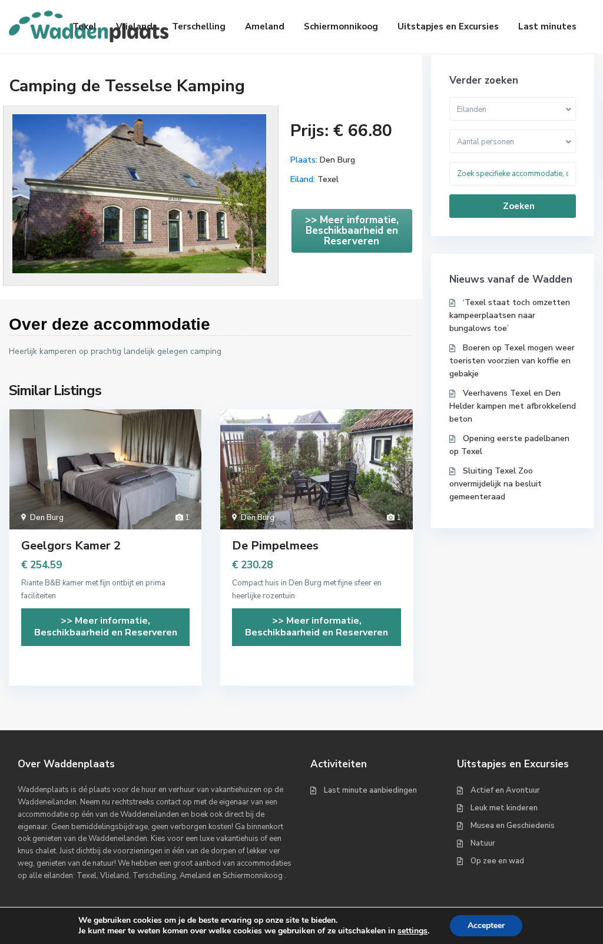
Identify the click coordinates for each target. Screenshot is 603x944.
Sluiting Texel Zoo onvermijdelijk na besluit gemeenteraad (495, 483)
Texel (84, 26)
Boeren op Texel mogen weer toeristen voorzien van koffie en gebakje (512, 360)
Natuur (483, 843)
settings (412, 931)
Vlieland (134, 26)
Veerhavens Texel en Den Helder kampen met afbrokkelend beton (512, 406)
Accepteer (486, 925)
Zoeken (519, 206)
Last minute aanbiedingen (370, 790)
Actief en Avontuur (505, 790)
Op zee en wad (497, 861)
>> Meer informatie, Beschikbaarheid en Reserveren (352, 230)
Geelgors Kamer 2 (71, 546)
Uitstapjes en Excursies (448, 26)
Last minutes (547, 26)
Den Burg (337, 159)
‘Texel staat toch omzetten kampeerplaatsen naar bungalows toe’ (509, 315)
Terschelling (199, 26)
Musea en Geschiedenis (513, 825)
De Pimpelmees (275, 546)
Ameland (264, 26)
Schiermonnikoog (341, 26)
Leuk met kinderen (504, 808)
